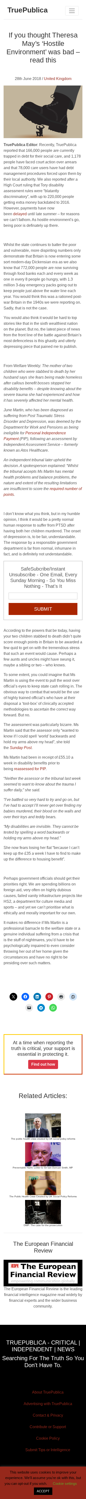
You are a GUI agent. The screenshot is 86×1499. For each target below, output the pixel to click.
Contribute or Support (48, 1427)
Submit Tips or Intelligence (47, 1450)
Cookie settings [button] (65, 1483)
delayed (20, 214)
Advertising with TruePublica (48, 1404)
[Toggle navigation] (72, 11)
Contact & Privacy (48, 1415)
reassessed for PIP (30, 769)
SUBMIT (43, 609)
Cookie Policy (48, 1438)
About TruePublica (48, 1392)
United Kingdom (57, 79)
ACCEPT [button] (43, 1491)
